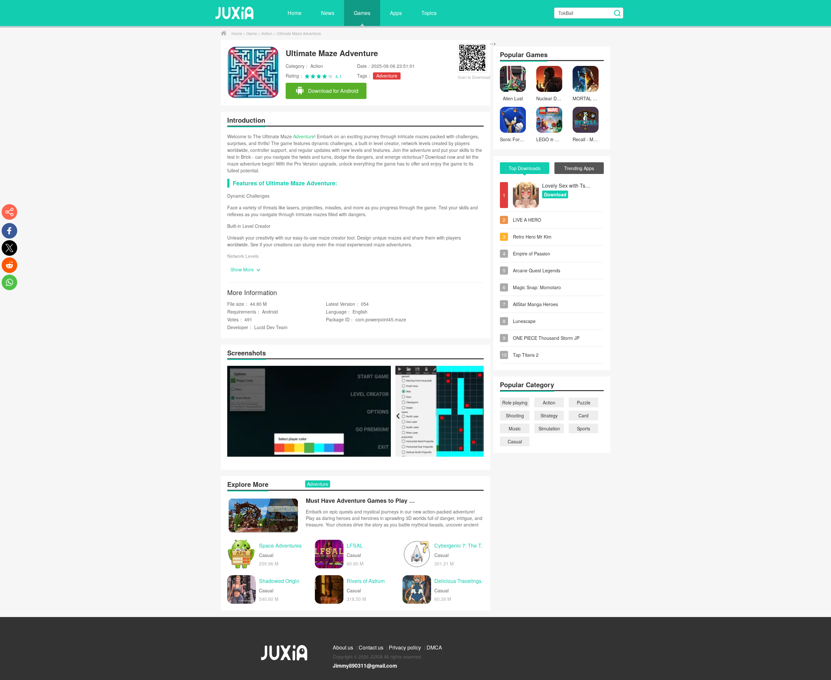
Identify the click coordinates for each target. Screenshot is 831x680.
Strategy (549, 415)
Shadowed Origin (279, 581)
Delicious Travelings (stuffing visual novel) (460, 581)
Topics (429, 13)
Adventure (386, 75)
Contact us (372, 647)
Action (267, 33)
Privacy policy (405, 647)
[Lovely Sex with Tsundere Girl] (526, 195)
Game (252, 33)
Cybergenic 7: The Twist (460, 545)
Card (583, 415)
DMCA (434, 647)
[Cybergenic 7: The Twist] (417, 554)
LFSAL (355, 545)
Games (362, 13)
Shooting (515, 415)
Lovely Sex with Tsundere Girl (566, 185)
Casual (515, 441)
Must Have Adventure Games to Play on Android (361, 500)
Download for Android (332, 90)
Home (295, 13)
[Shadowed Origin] (241, 589)
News (327, 13)
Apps (396, 13)
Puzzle (583, 402)
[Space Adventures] (241, 554)
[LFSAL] (329, 554)
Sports (583, 428)
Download (555, 194)
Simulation (549, 428)
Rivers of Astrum (366, 581)
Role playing (514, 402)
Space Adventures (280, 545)
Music (515, 428)
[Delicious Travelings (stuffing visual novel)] (417, 589)
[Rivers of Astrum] (329, 589)
